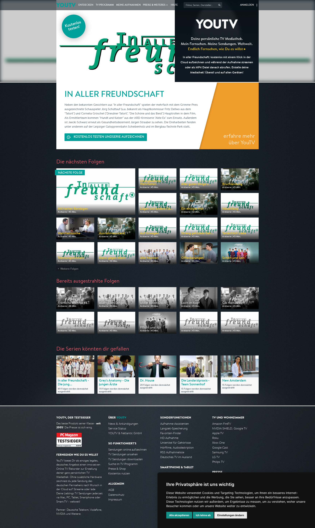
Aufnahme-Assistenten (174, 424)
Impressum (115, 499)
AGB (111, 490)
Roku (215, 438)
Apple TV (217, 433)
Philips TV (218, 462)
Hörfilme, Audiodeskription (177, 447)
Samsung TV (220, 452)
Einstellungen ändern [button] (230, 515)
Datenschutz (116, 495)
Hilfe (174, 5)
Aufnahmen (128, 5)
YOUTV (65, 5)
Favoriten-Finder (170, 433)
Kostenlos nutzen (119, 473)
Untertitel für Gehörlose (175, 443)
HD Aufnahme (169, 438)
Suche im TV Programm (123, 464)
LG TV (216, 457)
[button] (257, 5)
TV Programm (105, 5)
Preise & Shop (117, 469)
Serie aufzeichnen (109, 137)
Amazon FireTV (221, 424)
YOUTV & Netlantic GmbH (125, 433)
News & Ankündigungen (123, 424)
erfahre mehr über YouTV (239, 139)
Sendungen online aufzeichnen (127, 449)
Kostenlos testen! (73, 26)
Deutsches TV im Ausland (176, 457)
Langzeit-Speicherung (174, 428)
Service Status (117, 428)
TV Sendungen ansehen (123, 454)
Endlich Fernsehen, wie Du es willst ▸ (217, 48)
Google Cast (220, 447)
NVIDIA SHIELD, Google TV (229, 428)
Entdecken (85, 5)
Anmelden (247, 5)
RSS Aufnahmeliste (172, 452)
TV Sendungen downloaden (125, 459)
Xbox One (218, 443)
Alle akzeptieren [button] (179, 515)
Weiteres (154, 5)
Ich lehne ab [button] (203, 515)
